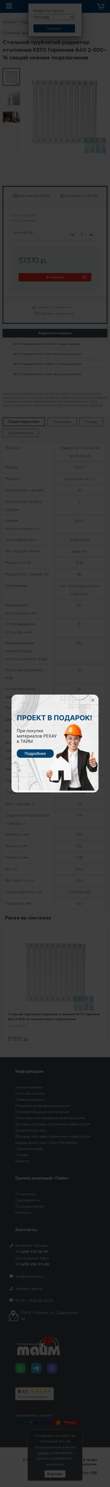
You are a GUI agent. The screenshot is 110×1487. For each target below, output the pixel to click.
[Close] (92, 700)
